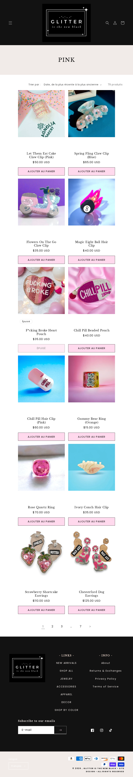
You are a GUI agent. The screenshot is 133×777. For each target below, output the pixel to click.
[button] (10, 23)
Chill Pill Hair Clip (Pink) (41, 420)
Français (16, 766)
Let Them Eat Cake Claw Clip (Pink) (41, 155)
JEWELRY (66, 678)
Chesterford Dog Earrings (91, 593)
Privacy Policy (105, 678)
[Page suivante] (90, 626)
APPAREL (67, 694)
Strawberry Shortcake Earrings (41, 593)
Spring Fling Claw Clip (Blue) (91, 155)
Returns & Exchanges (106, 670)
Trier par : (34, 84)
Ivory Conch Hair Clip (91, 507)
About (105, 663)
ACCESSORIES (66, 686)
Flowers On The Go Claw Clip (41, 243)
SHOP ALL (66, 670)
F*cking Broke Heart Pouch (41, 332)
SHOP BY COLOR (66, 710)
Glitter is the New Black (99, 768)
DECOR (66, 702)
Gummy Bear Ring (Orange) (91, 420)
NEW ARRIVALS (66, 663)
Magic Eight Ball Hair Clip (91, 243)
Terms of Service (106, 686)
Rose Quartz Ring (41, 507)
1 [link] (43, 626)
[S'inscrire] (60, 730)
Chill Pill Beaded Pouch (92, 330)
